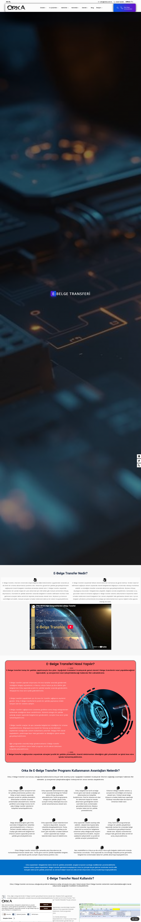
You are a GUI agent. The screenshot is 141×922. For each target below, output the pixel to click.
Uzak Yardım (120, 2)
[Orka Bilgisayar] (16, 7)
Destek (84, 8)
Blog (92, 8)
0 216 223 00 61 (128, 9)
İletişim (98, 8)
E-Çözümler (53, 8)
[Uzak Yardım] (114, 1)
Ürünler (42, 8)
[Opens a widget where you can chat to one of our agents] (134, 919)
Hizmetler (74, 8)
